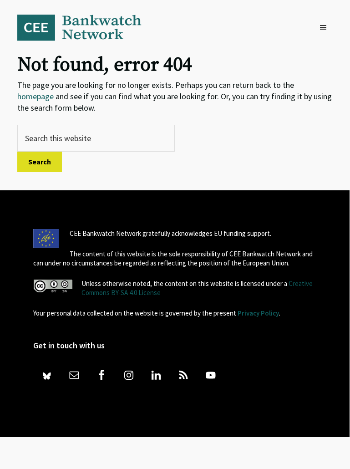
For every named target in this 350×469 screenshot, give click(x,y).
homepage (35, 96)
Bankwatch (85, 27)
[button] (325, 27)
